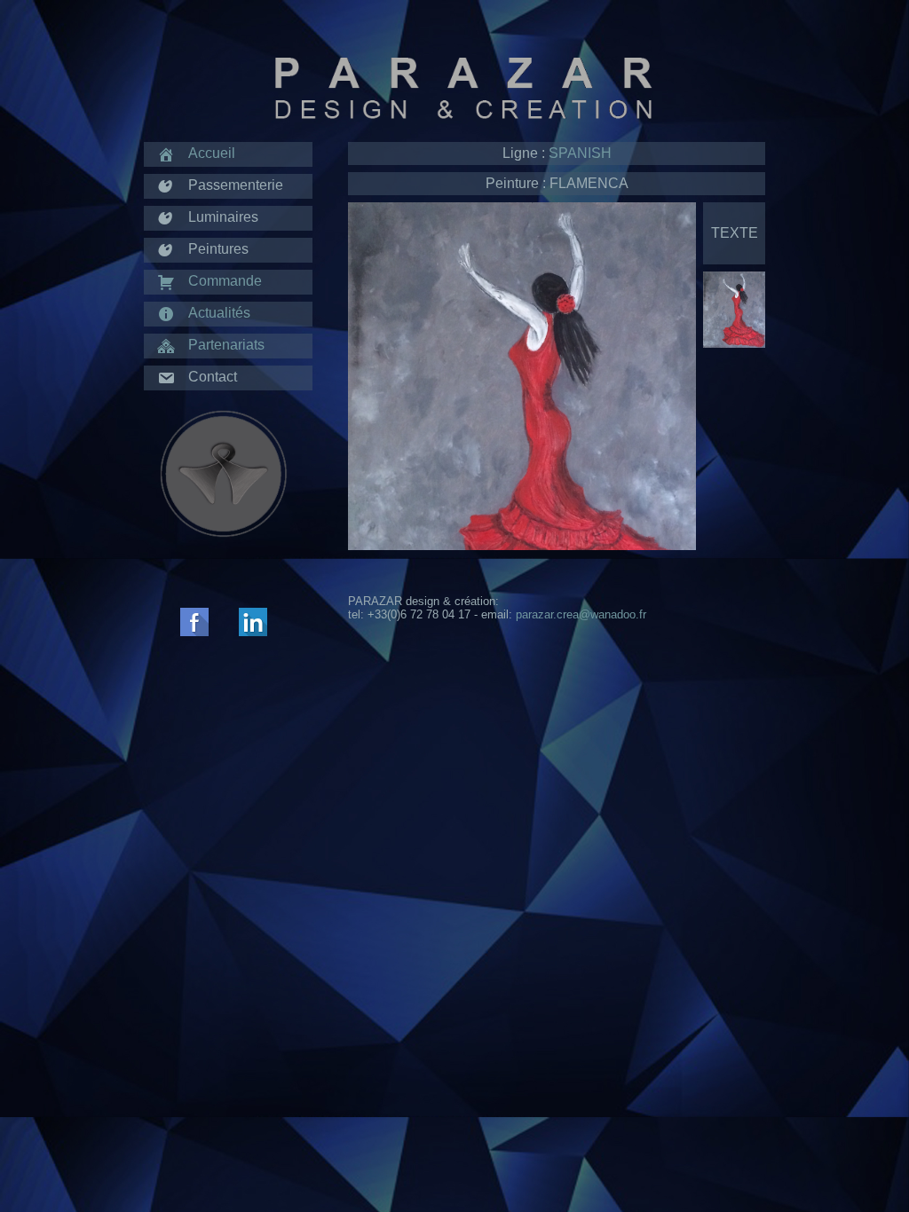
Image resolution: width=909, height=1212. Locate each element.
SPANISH (580, 153)
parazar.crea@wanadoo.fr (581, 614)
